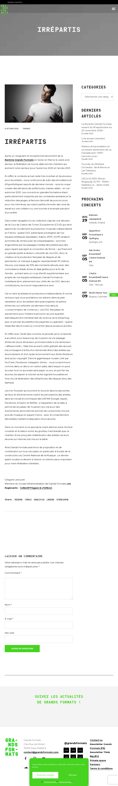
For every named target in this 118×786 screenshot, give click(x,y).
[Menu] (113, 8)
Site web (9, 632)
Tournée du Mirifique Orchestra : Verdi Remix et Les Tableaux (95, 167)
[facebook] (27, 759)
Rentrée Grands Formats (19, 160)
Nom (8, 604)
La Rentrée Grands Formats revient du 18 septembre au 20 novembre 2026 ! (96, 127)
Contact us (96, 740)
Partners (95, 764)
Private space (98, 760)
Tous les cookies (45, 775)
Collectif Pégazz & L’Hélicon (36, 487)
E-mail (9, 618)
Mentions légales (51, 782)
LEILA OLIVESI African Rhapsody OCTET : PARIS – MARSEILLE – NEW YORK (95, 181)
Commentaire (13, 572)
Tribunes (26, 129)
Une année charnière (93, 138)
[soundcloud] (27, 768)
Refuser (72, 775)
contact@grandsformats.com (41, 752)
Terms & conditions (101, 768)
